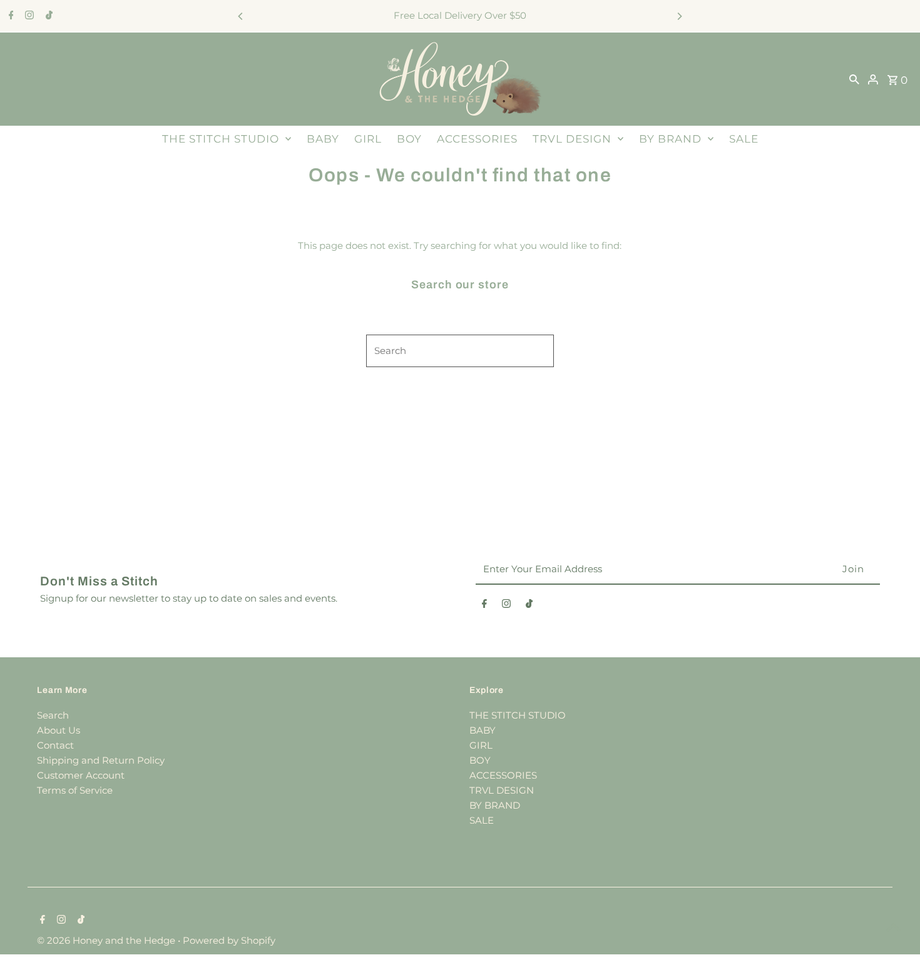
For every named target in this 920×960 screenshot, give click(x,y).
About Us (58, 730)
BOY (409, 139)
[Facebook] (10, 16)
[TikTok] (48, 16)
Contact (55, 745)
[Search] (854, 79)
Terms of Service (75, 790)
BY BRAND (670, 139)
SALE (744, 139)
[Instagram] (28, 16)
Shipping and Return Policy (101, 760)
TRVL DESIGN (572, 139)
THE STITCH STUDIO (220, 139)
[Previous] (241, 16)
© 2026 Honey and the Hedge (107, 940)
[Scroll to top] (893, 927)
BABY (323, 139)
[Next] (679, 16)
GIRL (368, 139)
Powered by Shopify (229, 940)
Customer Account (81, 775)
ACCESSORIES (477, 139)
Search (53, 715)
